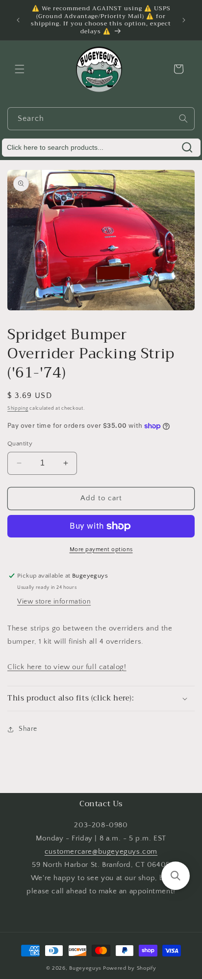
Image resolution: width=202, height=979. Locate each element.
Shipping (17, 408)
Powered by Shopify (129, 968)
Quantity (19, 443)
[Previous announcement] (18, 20)
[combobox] (101, 119)
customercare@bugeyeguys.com (101, 851)
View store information (54, 602)
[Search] (183, 118)
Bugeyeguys (85, 968)
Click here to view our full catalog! (66, 667)
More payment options (101, 549)
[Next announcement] (184, 20)
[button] (19, 69)
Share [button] (28, 729)
